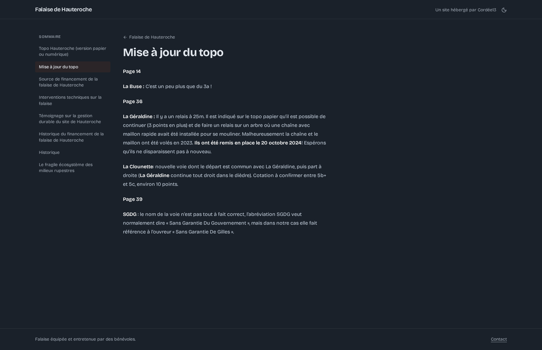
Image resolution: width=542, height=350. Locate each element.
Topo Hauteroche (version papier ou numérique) (72, 51)
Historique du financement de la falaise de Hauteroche (71, 137)
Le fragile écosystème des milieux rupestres (66, 167)
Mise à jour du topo (58, 67)
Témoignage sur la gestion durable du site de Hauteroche (70, 118)
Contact (499, 339)
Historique (49, 152)
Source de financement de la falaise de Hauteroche (68, 82)
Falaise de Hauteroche (63, 9)
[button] (504, 10)
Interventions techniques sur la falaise (70, 100)
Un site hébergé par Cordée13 (465, 10)
